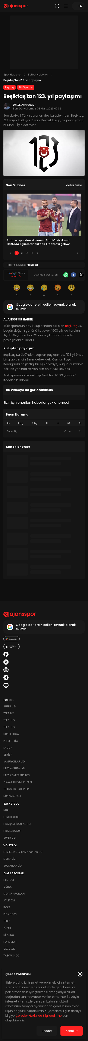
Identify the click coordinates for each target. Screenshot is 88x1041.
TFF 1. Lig (8, 713)
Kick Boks (10, 914)
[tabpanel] (44, 431)
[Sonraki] (77, 253)
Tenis (6, 921)
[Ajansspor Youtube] (6, 685)
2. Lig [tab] (35, 423)
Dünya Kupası (12, 796)
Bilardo (8, 935)
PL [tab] (47, 423)
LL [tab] (58, 423)
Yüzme (7, 928)
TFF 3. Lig (9, 727)
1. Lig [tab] (20, 423)
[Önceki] (10, 253)
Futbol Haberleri (38, 74)
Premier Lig (10, 741)
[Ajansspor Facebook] (6, 654)
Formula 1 (9, 942)
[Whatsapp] (65, 274)
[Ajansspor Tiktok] (6, 677)
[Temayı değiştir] (78, 6)
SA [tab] (68, 423)
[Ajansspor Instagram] (6, 669)
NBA (6, 810)
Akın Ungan (28, 104)
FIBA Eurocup (12, 831)
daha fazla (74, 185)
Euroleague (11, 817)
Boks (6, 907)
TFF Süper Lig (25, 87)
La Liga (7, 748)
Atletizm (9, 900)
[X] (81, 274)
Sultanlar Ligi (12, 865)
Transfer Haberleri (16, 789)
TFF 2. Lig (9, 720)
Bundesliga (11, 734)
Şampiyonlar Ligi (14, 761)
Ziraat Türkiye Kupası (17, 782)
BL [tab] (80, 423)
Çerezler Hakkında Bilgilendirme (39, 1015)
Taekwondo (11, 955)
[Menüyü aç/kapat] (65, 6)
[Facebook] (73, 274)
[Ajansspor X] (6, 662)
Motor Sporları (14, 893)
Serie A (7, 754)
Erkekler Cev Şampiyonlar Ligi (23, 852)
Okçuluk (9, 948)
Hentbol (8, 880)
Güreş (7, 887)
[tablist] (44, 423)
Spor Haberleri (12, 74)
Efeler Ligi (9, 859)
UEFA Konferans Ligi (16, 775)
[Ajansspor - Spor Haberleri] (15, 6)
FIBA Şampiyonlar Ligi (17, 824)
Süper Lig (9, 706)
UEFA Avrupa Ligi (14, 768)
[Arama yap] (57, 6)
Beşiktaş (9, 87)
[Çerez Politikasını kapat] (80, 974)
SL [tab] (8, 423)
